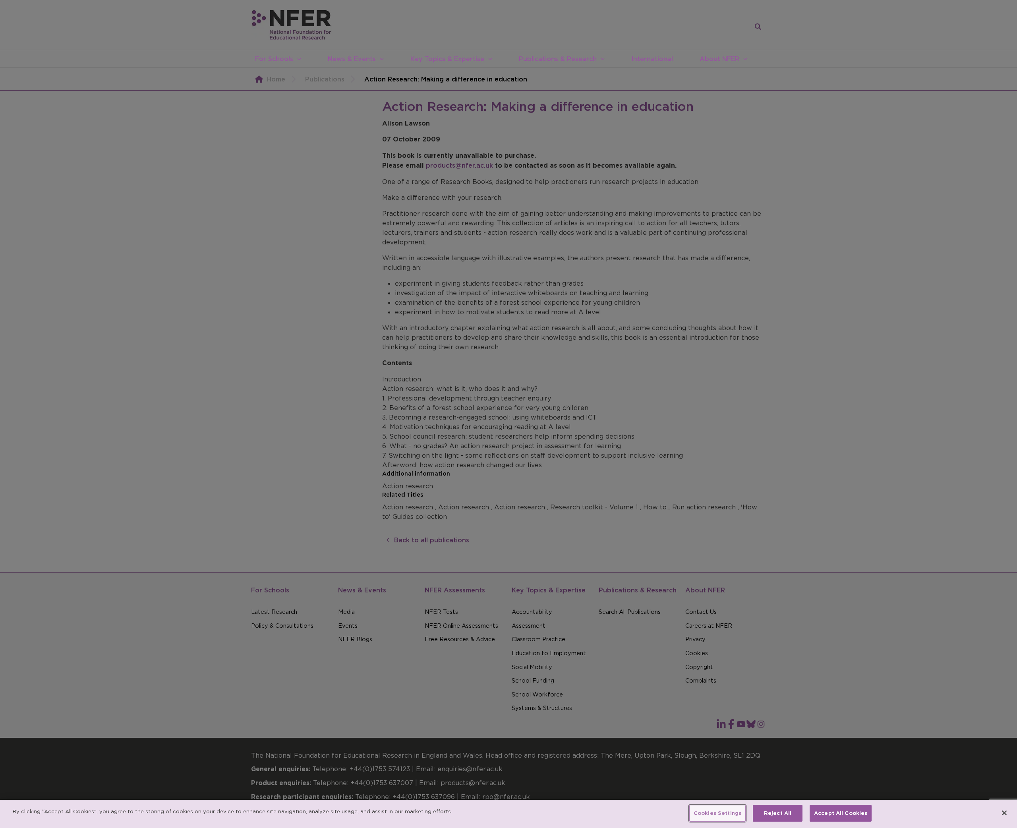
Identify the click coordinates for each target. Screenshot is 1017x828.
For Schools (274, 59)
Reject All (777, 813)
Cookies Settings (717, 813)
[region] (508, 814)
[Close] (1004, 813)
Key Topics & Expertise (447, 59)
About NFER (719, 59)
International (652, 59)
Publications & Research (558, 59)
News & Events (352, 59)
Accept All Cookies (840, 813)
